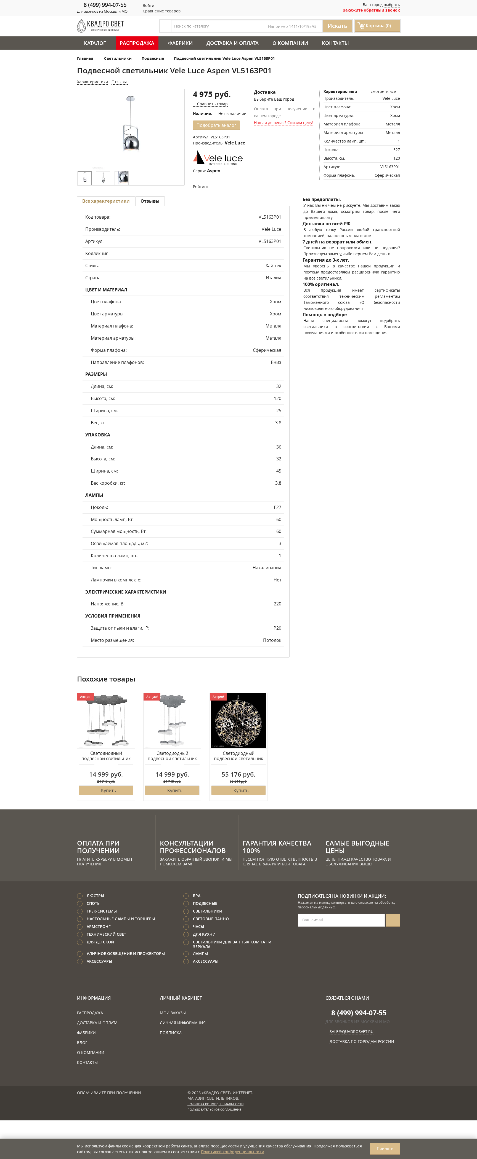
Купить (108, 790)
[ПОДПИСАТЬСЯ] (393, 920)
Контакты (335, 43)
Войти (148, 5)
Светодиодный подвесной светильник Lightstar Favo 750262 (106, 756)
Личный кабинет (181, 998)
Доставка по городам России (362, 1041)
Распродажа (137, 43)
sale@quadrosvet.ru (351, 1031)
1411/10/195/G (302, 26)
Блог (82, 1042)
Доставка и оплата (232, 43)
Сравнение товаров (161, 11)
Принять (385, 1148)
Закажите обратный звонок (371, 10)
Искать (337, 25)
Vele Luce (235, 143)
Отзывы (120, 81)
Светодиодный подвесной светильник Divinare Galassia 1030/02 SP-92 (238, 756)
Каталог (95, 43)
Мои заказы (173, 1012)
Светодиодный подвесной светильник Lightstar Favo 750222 (172, 756)
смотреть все (383, 91)
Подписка (171, 1032)
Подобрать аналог (216, 125)
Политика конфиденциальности (215, 1104)
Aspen (214, 171)
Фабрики (180, 43)
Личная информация (183, 1022)
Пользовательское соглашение (214, 1110)
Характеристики (92, 81)
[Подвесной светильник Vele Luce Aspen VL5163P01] (130, 130)
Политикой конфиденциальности (232, 1151)
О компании (290, 43)
